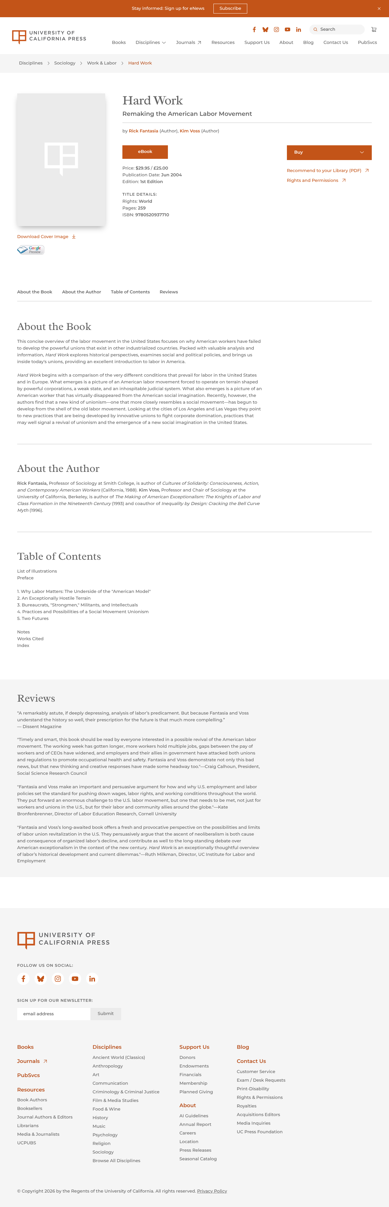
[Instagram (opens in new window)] (276, 29)
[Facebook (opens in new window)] (254, 29)
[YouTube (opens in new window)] (287, 29)
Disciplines (31, 63)
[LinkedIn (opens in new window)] (299, 29)
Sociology (65, 63)
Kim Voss (190, 131)
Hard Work (140, 63)
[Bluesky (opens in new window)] (265, 29)
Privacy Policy (212, 1191)
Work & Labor (102, 63)
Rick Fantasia (143, 131)
